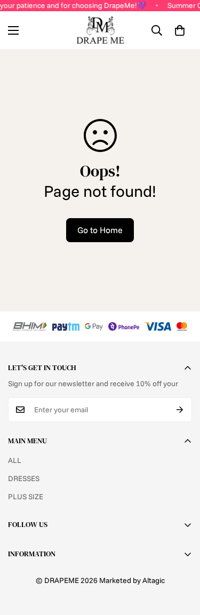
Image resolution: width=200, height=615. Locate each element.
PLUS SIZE (25, 496)
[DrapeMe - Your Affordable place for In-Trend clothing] (100, 30)
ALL (14, 460)
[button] (179, 30)
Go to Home (100, 230)
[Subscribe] (180, 409)
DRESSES (23, 478)
